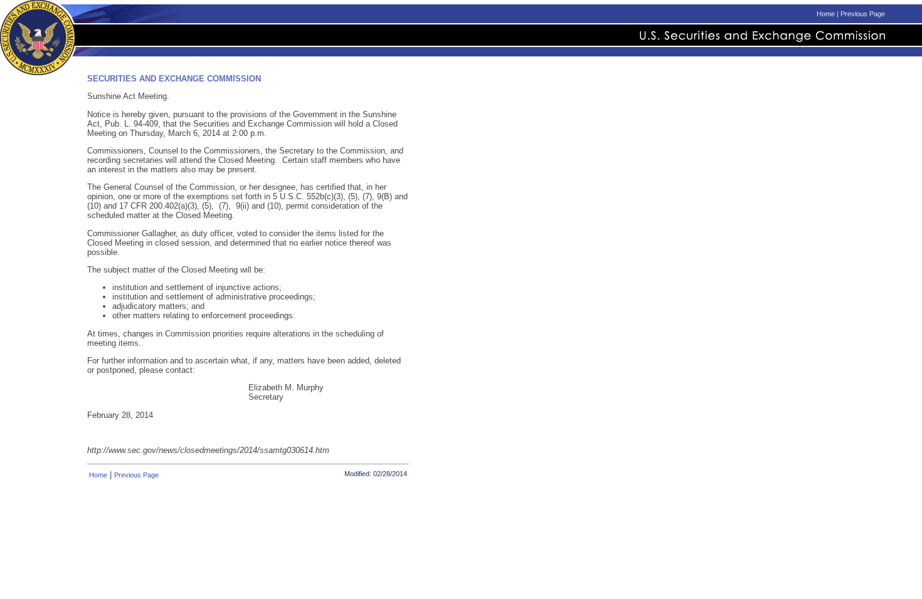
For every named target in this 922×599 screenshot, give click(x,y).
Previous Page (862, 14)
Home (826, 14)
